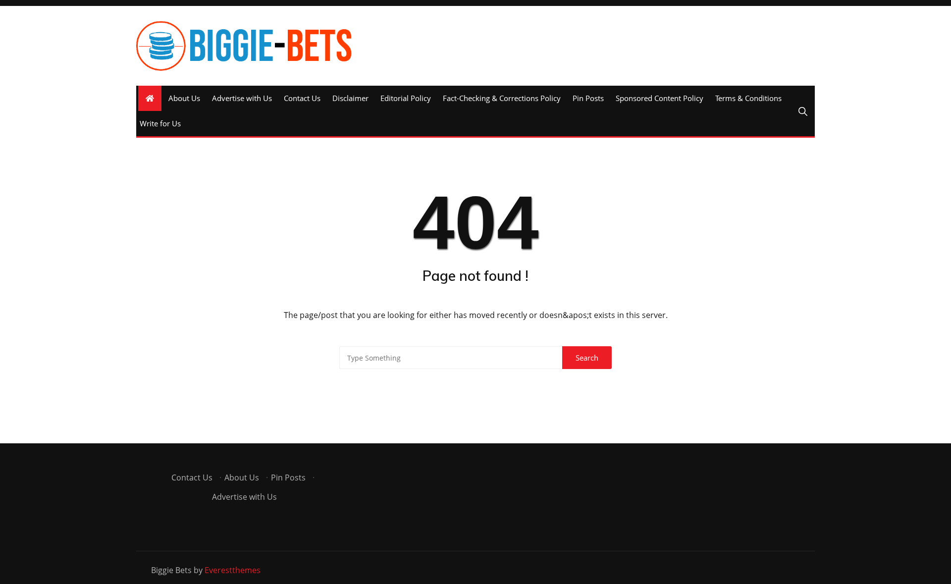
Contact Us (302, 98)
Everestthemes (233, 570)
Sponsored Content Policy (659, 98)
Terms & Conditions (748, 98)
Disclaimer (350, 98)
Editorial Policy (405, 98)
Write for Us (160, 123)
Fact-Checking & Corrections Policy (502, 98)
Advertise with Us (242, 98)
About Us (184, 98)
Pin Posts (588, 98)
